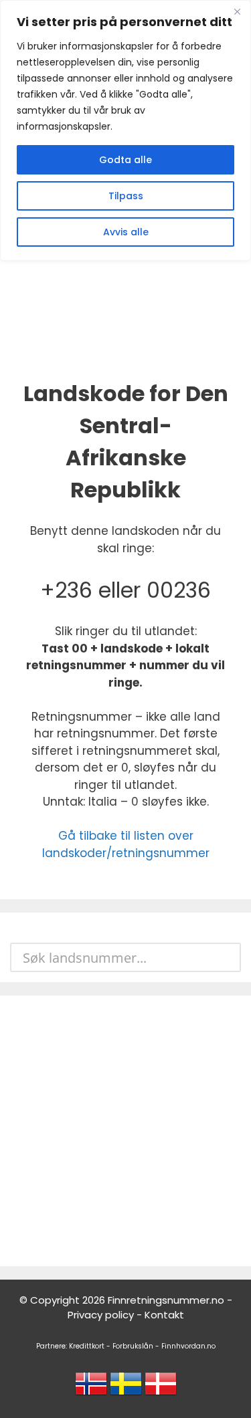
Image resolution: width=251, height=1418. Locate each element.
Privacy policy (101, 1315)
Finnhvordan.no (188, 1346)
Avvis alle (126, 232)
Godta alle (125, 159)
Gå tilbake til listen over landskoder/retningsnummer (126, 844)
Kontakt (164, 1315)
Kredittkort (86, 1346)
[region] (125, 130)
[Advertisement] (125, 1131)
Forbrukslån (132, 1346)
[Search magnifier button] (226, 957)
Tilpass (125, 196)
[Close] (237, 11)
